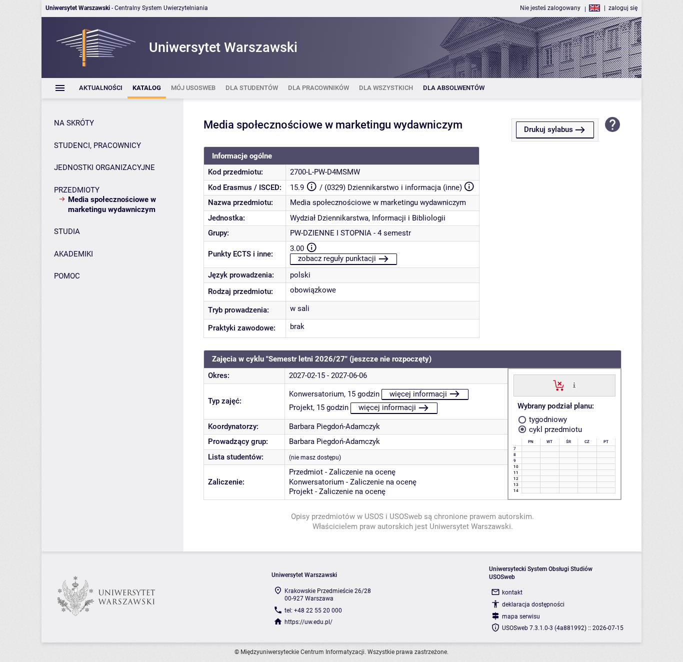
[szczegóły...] (574, 385)
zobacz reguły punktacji (337, 258)
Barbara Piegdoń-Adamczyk (334, 426)
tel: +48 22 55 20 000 (313, 610)
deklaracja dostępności (533, 604)
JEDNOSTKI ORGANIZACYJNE (104, 167)
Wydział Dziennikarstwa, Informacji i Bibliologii (368, 218)
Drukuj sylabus (548, 129)
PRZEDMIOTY (77, 190)
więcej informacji (418, 394)
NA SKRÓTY (74, 123)
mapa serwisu (521, 616)
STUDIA (67, 231)
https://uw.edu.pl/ (308, 622)
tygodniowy (547, 419)
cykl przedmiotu (554, 429)
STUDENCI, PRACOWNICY (97, 145)
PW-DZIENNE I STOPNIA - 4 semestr (350, 233)
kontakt (512, 592)
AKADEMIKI (73, 254)
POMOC (67, 276)
